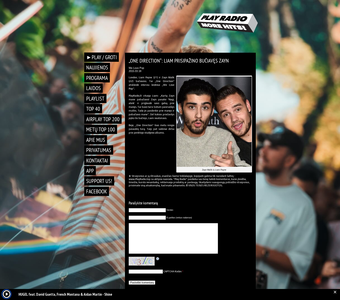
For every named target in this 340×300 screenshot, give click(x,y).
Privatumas (98, 150)
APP (90, 170)
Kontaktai (97, 160)
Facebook (96, 191)
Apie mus (95, 139)
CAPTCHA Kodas (173, 271)
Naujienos (97, 67)
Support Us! (99, 181)
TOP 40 (93, 108)
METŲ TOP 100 (100, 129)
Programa (97, 77)
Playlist (95, 98)
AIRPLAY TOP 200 (103, 119)
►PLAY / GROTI (101, 57)
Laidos (93, 88)
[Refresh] (158, 258)
